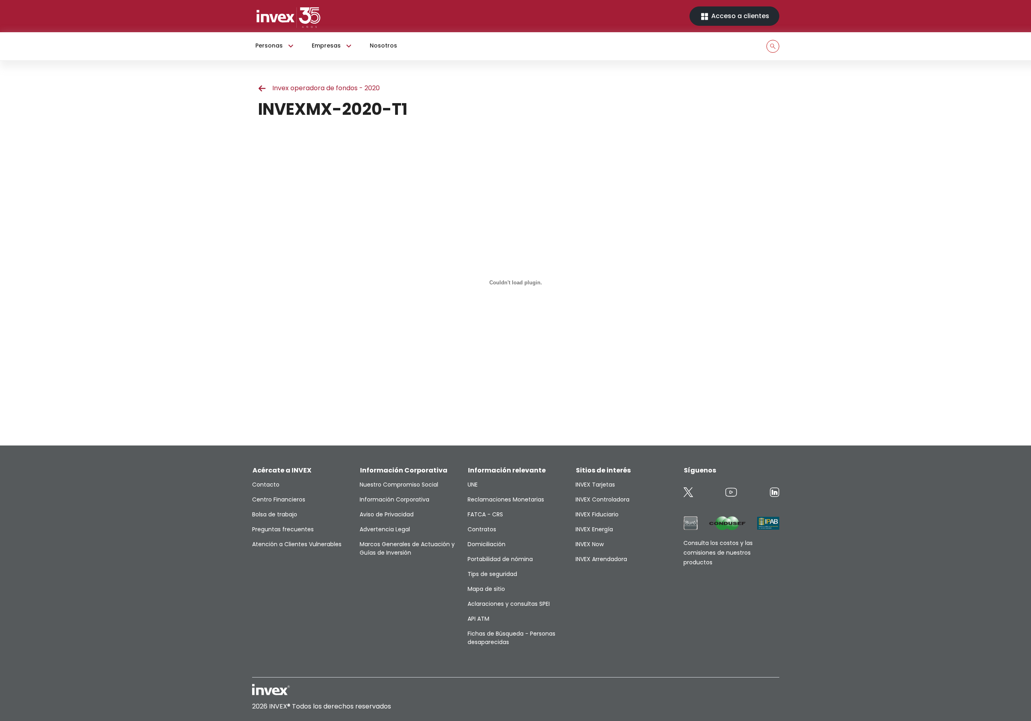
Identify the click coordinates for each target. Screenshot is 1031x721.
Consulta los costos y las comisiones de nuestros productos (718, 552)
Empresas (326, 45)
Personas (269, 45)
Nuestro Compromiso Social (399, 485)
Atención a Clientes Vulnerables (297, 544)
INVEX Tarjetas (595, 485)
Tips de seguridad (492, 574)
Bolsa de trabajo (274, 514)
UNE (473, 485)
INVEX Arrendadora (601, 559)
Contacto (265, 485)
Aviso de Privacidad (387, 514)
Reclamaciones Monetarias (506, 499)
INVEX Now (590, 544)
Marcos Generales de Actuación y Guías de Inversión (407, 548)
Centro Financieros (278, 499)
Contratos (482, 529)
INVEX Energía (594, 529)
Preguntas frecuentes (283, 529)
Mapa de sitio (486, 589)
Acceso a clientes (739, 16)
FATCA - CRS (485, 514)
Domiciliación (486, 544)
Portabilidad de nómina (500, 559)
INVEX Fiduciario (597, 514)
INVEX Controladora (602, 499)
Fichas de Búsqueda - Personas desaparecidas (511, 638)
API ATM (478, 619)
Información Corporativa (394, 499)
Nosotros (383, 45)
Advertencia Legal (385, 529)
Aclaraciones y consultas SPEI (509, 604)
